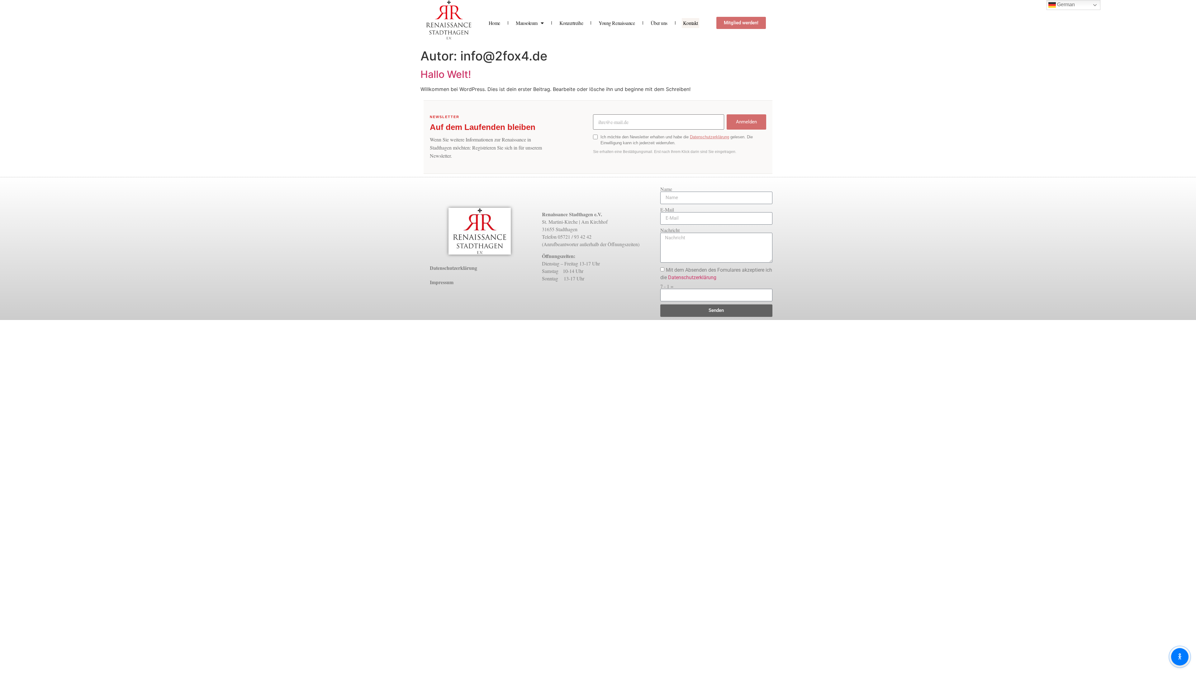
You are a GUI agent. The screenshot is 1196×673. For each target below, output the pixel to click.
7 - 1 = (666, 286)
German (1065, 4)
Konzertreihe (571, 23)
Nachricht (670, 230)
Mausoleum (527, 23)
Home (494, 23)
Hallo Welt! (445, 74)
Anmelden (746, 122)
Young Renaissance (617, 23)
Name (666, 189)
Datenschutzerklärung (709, 137)
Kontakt (690, 23)
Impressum (441, 282)
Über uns (659, 23)
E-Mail (667, 209)
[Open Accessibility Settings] (1180, 657)
